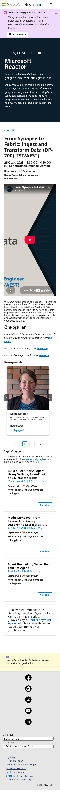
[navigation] (16, 443)
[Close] (56, 12)
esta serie (42, 348)
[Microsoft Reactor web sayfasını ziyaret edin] (33, 4)
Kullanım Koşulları (16, 768)
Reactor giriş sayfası (35, 459)
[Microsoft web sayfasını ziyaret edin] (11, 4)
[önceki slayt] (6, 397)
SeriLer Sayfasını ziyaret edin (29, 621)
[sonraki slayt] (49, 397)
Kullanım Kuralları (16, 772)
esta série (44, 355)
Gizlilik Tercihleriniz (22, 775)
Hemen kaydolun (17, 34)
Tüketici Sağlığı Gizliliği (19, 779)
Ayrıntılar (45, 504)
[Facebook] (28, 679)
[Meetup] (28, 690)
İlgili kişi (11, 757)
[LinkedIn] (28, 724)
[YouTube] (28, 713)
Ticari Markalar (15, 760)
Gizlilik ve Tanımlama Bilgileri (22, 764)
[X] (28, 701)
